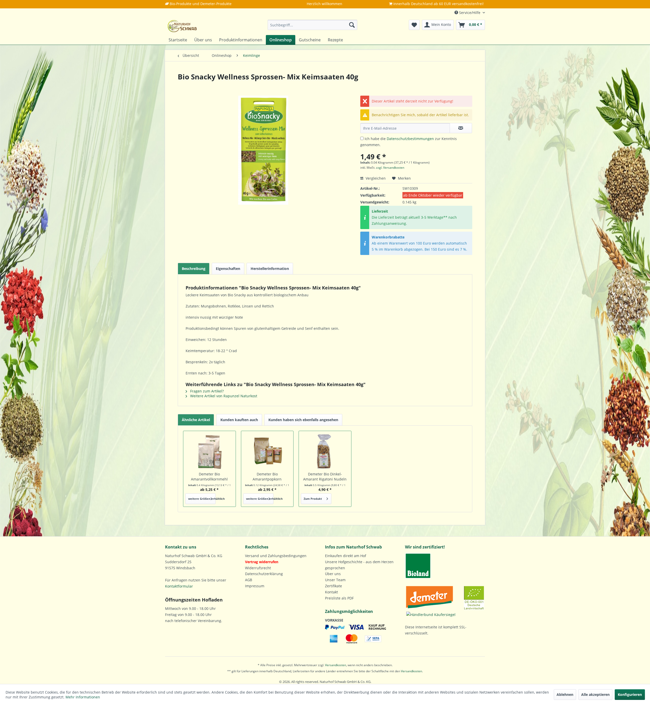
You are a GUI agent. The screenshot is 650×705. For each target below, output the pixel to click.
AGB (248, 579)
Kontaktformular (179, 586)
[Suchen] (352, 25)
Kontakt (331, 592)
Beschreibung (193, 268)
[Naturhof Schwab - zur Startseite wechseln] (182, 26)
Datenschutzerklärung (264, 573)
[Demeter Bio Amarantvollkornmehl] (209, 451)
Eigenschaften (228, 268)
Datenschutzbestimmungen (410, 138)
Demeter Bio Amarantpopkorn (267, 477)
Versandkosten (335, 665)
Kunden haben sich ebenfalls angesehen (303, 419)
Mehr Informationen (83, 697)
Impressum (254, 585)
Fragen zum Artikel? (206, 391)
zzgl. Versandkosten (390, 167)
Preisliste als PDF (339, 598)
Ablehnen (565, 694)
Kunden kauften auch (239, 419)
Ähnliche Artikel (196, 419)
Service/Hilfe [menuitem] (469, 12)
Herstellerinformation (270, 268)
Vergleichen (375, 178)
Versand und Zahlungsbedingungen (275, 555)
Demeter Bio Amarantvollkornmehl (209, 477)
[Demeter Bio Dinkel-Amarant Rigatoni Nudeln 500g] (325, 451)
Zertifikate (333, 585)
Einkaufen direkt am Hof (345, 555)
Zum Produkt (313, 499)
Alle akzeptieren (595, 694)
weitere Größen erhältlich (202, 499)
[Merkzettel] (414, 25)
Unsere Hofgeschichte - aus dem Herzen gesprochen (359, 564)
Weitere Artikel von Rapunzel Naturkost (223, 395)
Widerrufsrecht (258, 567)
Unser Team (335, 579)
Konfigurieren (630, 694)
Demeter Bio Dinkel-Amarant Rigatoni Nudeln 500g (325, 477)
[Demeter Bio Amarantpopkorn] (267, 451)
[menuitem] (312, 25)
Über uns (333, 573)
